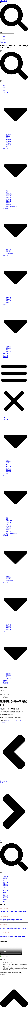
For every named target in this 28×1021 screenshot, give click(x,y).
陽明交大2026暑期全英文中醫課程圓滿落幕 (12, 936)
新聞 (7, 137)
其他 (7, 146)
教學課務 (8, 143)
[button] (14, 387)
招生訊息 (8, 134)
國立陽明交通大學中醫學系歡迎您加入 (11, 920)
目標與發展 (9, 194)
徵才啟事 (8, 145)
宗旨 (7, 190)
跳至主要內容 (3, 1)
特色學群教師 (9, 253)
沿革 (7, 192)
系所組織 (8, 199)
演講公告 (8, 139)
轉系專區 (8, 302)
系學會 (8, 202)
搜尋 (1, 2)
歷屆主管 (8, 197)
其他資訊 (5, 357)
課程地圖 (8, 346)
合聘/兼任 (8, 251)
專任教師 (8, 250)
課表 (7, 349)
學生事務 (8, 141)
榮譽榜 (8, 136)
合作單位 (8, 195)
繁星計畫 (8, 297)
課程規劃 (8, 348)
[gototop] (14, 1020)
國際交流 (5, 355)
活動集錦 (5, 353)
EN (4, 36)
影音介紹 (8, 204)
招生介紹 (8, 201)
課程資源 (8, 351)
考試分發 (8, 300)
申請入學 (8, 299)
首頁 (4, 90)
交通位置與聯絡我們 (11, 206)
